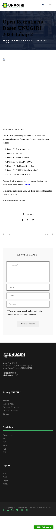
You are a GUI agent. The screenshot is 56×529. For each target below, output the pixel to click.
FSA (5, 442)
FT (4, 438)
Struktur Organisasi (10, 411)
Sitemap (6, 414)
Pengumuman (40, 40)
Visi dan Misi (8, 404)
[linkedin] (8, 510)
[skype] (12, 510)
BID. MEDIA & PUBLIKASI (18, 40)
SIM (4, 473)
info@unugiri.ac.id (10, 375)
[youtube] (22, 510)
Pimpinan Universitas (11, 407)
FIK (4, 452)
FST (4, 449)
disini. (27, 185)
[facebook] (3, 510)
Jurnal (5, 484)
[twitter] (17, 510)
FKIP (5, 445)
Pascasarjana (8, 435)
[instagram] (27, 510)
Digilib (5, 480)
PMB (5, 477)
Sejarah (6, 400)
